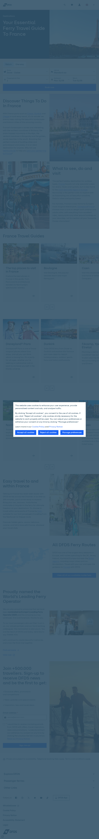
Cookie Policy (38, 427)
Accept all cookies (25, 432)
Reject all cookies (48, 432)
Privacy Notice (56, 427)
